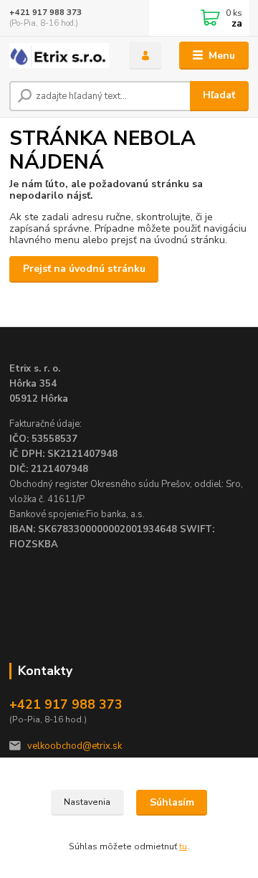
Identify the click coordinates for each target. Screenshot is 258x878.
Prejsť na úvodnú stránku (84, 268)
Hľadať (219, 95)
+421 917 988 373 (45, 12)
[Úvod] (59, 55)
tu (183, 846)
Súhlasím (172, 802)
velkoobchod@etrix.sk (74, 746)
